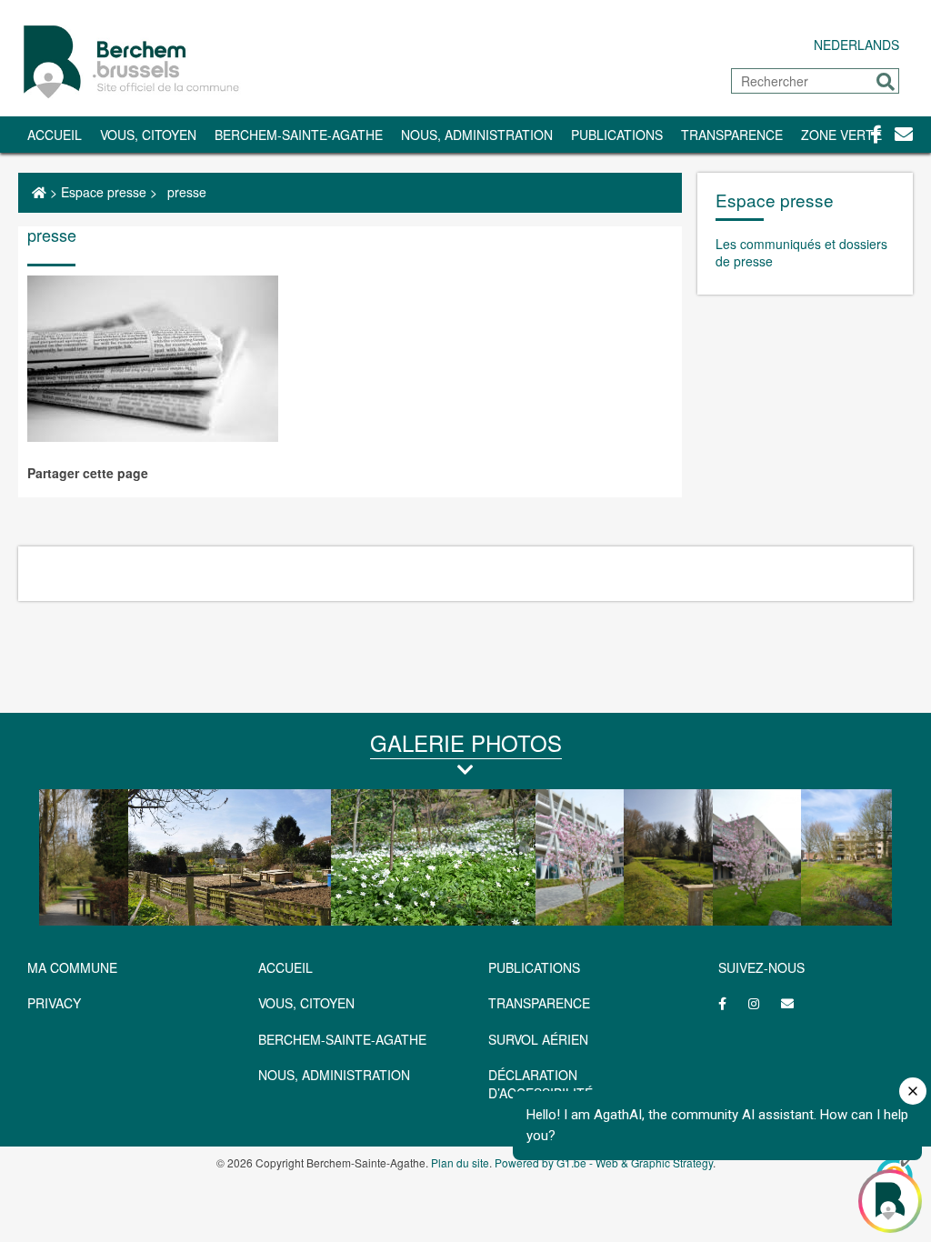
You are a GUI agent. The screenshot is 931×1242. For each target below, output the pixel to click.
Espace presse (103, 192)
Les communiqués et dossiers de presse (801, 253)
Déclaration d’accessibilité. (542, 1084)
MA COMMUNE (72, 967)
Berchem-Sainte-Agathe (299, 134)
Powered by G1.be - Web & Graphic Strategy (604, 1162)
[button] (885, 82)
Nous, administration (477, 134)
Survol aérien (538, 1039)
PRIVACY (54, 1003)
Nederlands (856, 44)
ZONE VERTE (841, 134)
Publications (617, 134)
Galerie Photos (466, 742)
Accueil (54, 134)
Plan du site (460, 1162)
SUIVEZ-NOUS (761, 967)
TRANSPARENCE (732, 134)
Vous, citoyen (148, 134)
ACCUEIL (285, 967)
